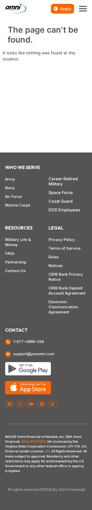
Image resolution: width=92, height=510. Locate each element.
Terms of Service (64, 248)
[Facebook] (9, 404)
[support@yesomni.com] (8, 354)
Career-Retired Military (63, 181)
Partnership (15, 262)
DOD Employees (64, 209)
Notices (56, 265)
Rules (54, 256)
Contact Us (15, 270)
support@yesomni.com (33, 354)
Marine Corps (17, 205)
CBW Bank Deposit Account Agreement (67, 291)
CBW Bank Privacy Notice (66, 277)
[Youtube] (31, 404)
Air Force (13, 196)
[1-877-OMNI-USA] (8, 342)
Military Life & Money (18, 242)
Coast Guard (61, 201)
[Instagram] (20, 404)
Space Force (61, 192)
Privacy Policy (62, 239)
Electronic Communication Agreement (63, 306)
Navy (10, 187)
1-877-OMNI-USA (28, 341)
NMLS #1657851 (33, 441)
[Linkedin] (41, 404)
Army (10, 179)
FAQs (10, 253)
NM (47, 451)
